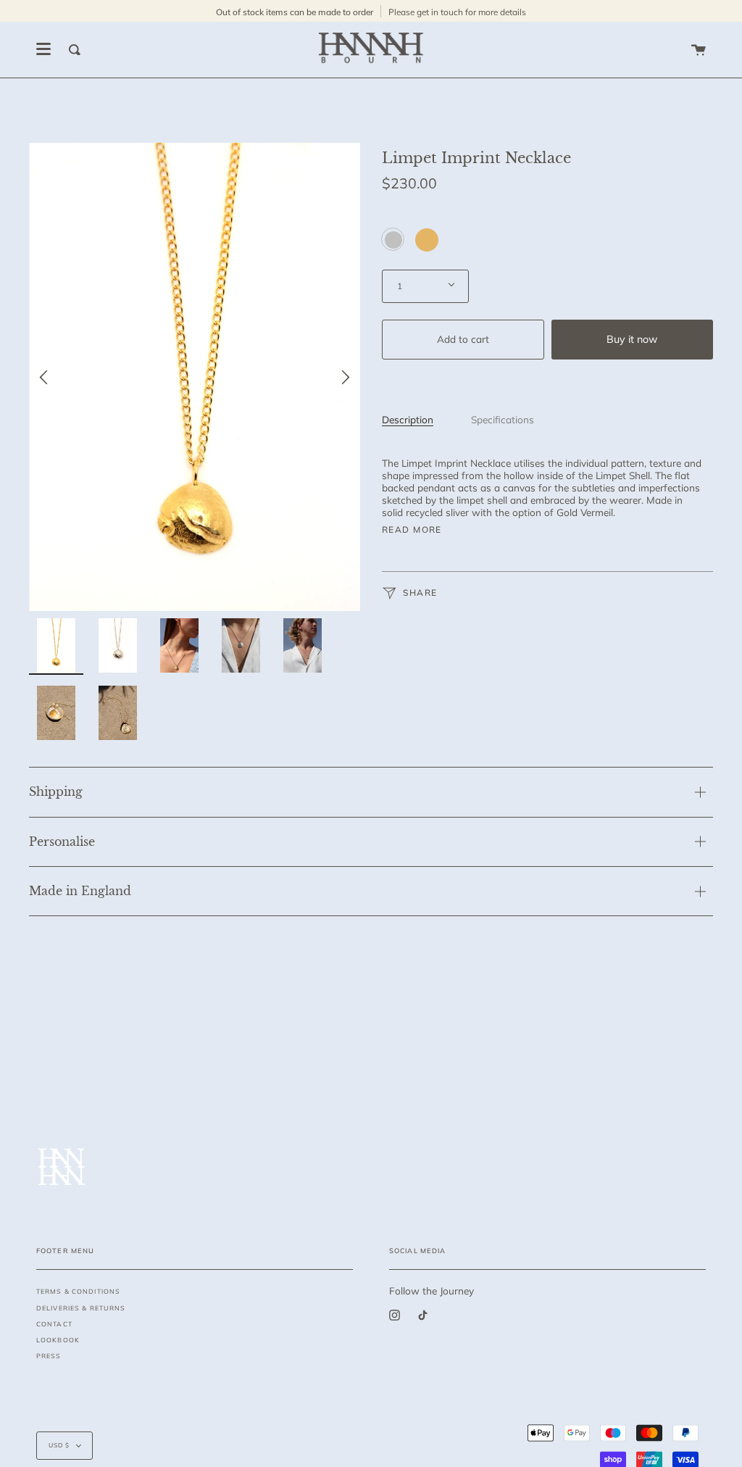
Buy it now (631, 339)
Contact (54, 1324)
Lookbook (58, 1340)
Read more (412, 529)
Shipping (56, 791)
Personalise (62, 841)
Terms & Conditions (78, 1291)
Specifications (502, 419)
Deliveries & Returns (80, 1308)
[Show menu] (43, 49)
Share (419, 592)
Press (49, 1356)
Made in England (80, 891)
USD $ (59, 1445)
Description (407, 419)
